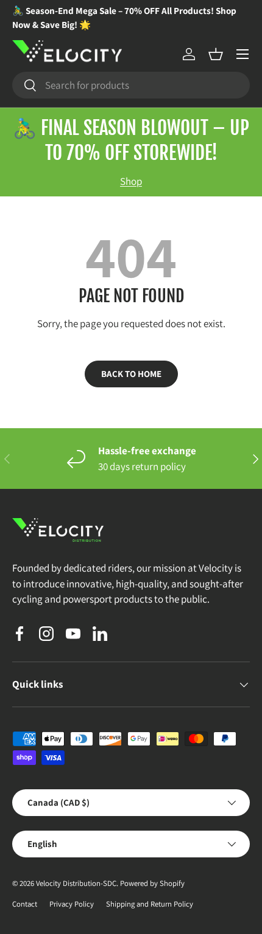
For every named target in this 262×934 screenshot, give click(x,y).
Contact (24, 904)
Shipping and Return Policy (149, 904)
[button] (215, 54)
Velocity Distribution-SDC (76, 883)
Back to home (131, 373)
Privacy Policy (71, 904)
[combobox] (131, 85)
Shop (131, 181)
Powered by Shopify (152, 883)
